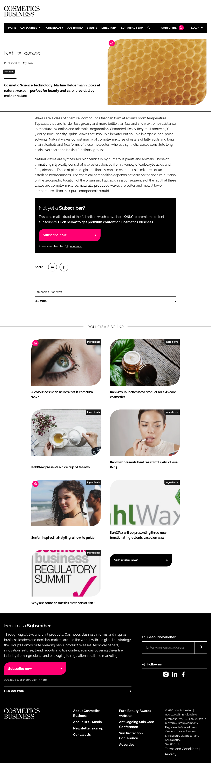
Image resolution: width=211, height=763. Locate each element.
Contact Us (82, 735)
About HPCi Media (87, 722)
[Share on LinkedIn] (52, 267)
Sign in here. (74, 246)
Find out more (14, 691)
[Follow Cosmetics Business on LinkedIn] (174, 676)
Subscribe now (54, 235)
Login (195, 27)
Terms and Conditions (181, 749)
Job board (75, 27)
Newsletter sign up (88, 728)
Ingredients (9, 72)
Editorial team (132, 27)
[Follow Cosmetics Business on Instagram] (166, 676)
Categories (28, 27)
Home (12, 27)
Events (92, 27)
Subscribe (169, 27)
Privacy (170, 754)
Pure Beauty (54, 27)
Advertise (126, 745)
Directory (109, 27)
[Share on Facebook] (64, 267)
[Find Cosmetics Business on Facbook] (183, 676)
